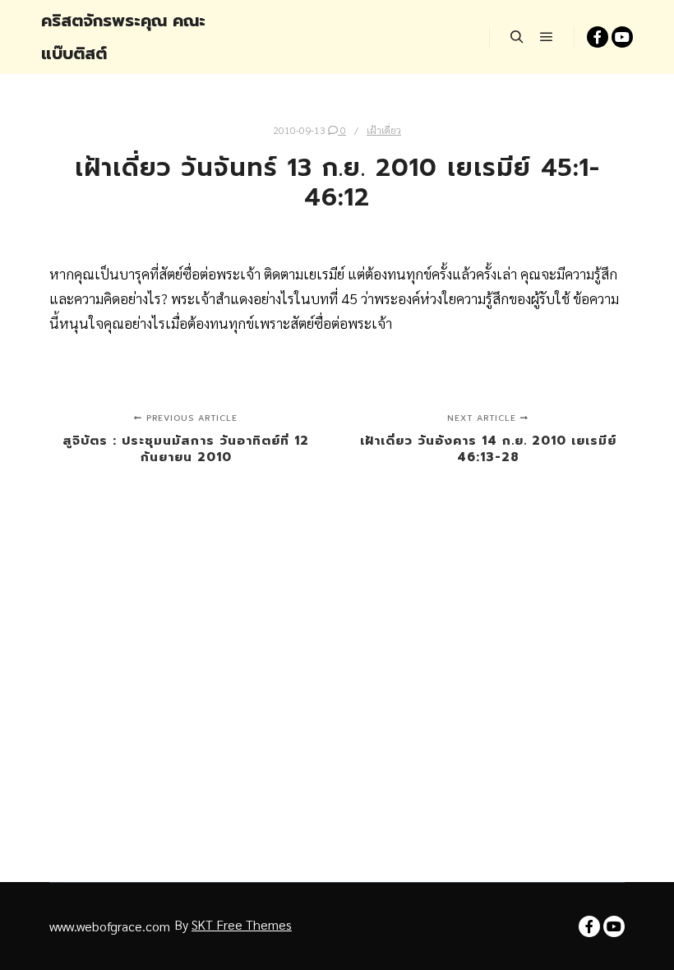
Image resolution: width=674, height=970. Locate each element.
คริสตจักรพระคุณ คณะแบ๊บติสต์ (123, 37)
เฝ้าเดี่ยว (384, 129)
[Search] (517, 37)
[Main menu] (546, 37)
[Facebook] (597, 37)
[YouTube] (622, 37)
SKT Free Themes (242, 924)
